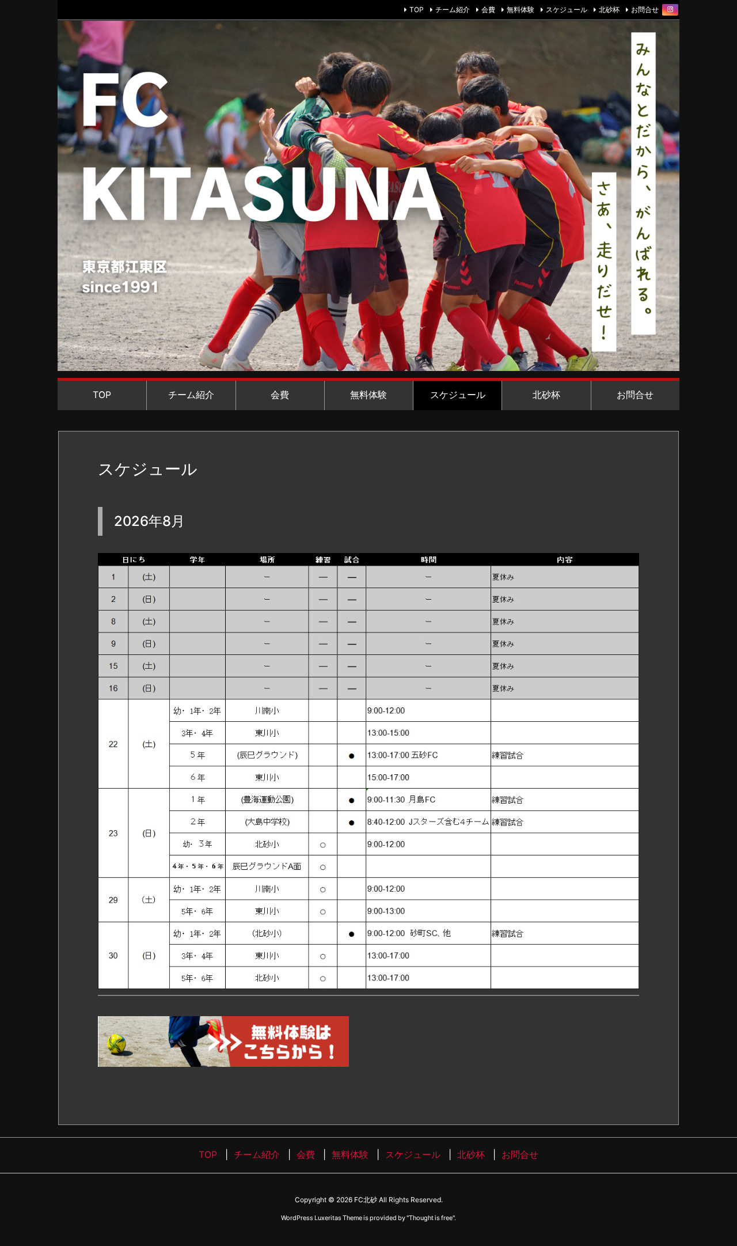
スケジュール (566, 9)
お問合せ (645, 9)
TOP (416, 9)
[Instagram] (670, 10)
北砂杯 (609, 9)
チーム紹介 (452, 9)
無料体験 (520, 9)
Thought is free (431, 1218)
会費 (488, 9)
